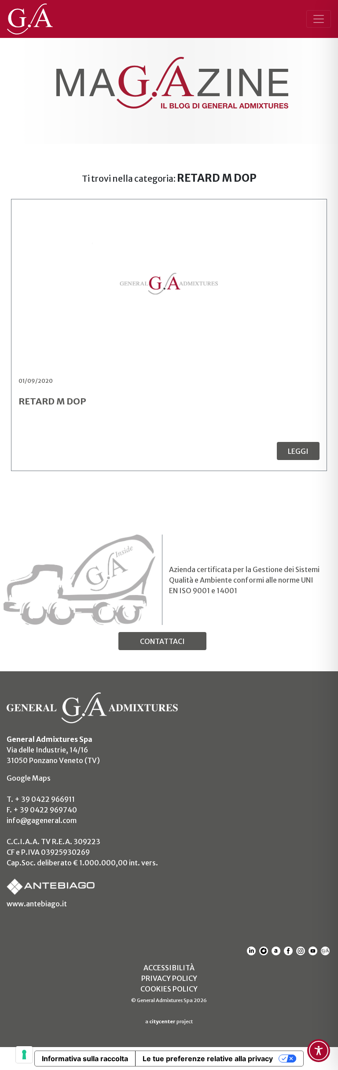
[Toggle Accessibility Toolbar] (318, 1050)
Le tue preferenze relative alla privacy (208, 1058)
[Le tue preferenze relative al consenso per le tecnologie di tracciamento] (24, 1054)
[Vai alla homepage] (34, 19)
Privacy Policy (169, 978)
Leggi (298, 451)
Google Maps (29, 778)
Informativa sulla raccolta (85, 1058)
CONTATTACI (162, 641)
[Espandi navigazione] (318, 19)
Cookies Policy (169, 988)
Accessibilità (169, 967)
